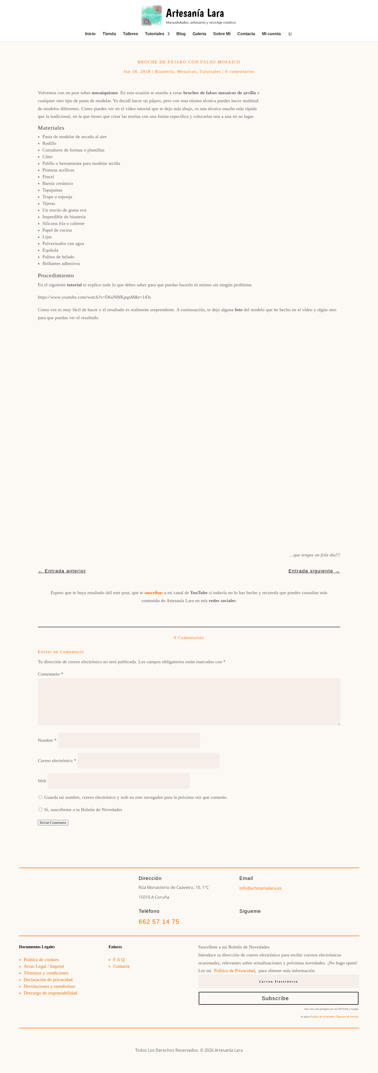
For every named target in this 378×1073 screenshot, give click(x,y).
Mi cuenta (271, 34)
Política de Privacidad (234, 970)
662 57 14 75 (159, 921)
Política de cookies (41, 959)
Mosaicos (187, 71)
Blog (181, 34)
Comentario (50, 674)
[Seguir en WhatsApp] (225, 612)
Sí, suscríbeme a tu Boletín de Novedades (82, 809)
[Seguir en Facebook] (153, 612)
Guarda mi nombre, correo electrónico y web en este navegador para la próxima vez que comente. (136, 797)
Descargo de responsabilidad (50, 992)
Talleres (130, 34)
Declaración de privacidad (48, 979)
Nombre (47, 740)
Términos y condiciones (46, 972)
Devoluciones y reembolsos (49, 986)
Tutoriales (154, 34)
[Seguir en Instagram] (171, 612)
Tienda (109, 34)
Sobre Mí (221, 34)
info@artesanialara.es (260, 888)
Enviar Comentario (53, 822)
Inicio (90, 34)
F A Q (118, 959)
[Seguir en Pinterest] (207, 612)
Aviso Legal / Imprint (44, 966)
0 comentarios (240, 71)
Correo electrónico (57, 760)
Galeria (199, 34)
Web (42, 780)
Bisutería (164, 71)
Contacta (246, 34)
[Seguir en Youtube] (189, 612)
